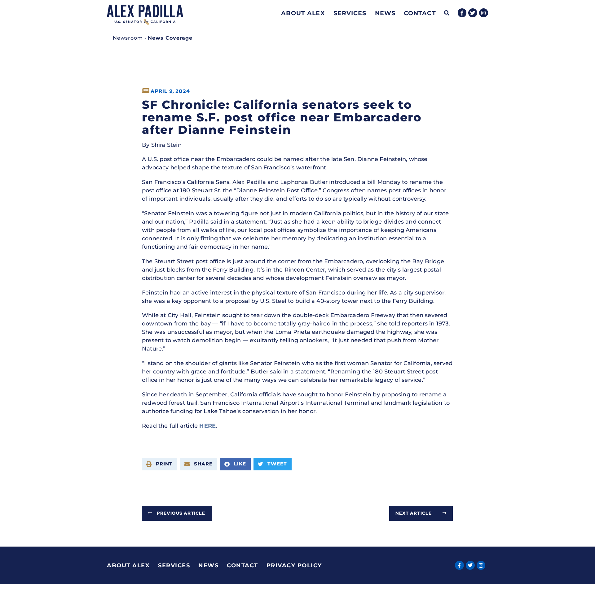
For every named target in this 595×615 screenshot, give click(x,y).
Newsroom (128, 38)
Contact (420, 13)
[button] (447, 13)
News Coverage (170, 38)
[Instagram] (483, 12)
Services (350, 13)
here (207, 425)
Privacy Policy (294, 565)
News (385, 13)
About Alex (303, 13)
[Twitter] (472, 12)
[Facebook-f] (462, 12)
